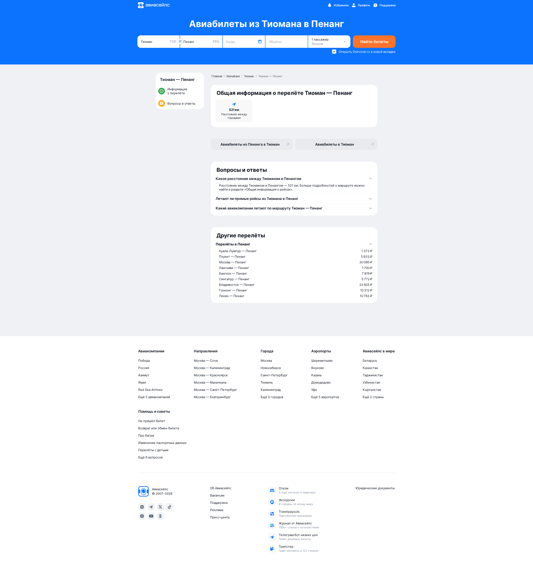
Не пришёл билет (151, 421)
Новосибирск (271, 368)
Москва (266, 361)
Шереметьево (322, 361)
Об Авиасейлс (220, 488)
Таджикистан (373, 375)
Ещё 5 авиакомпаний (154, 397)
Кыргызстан (372, 390)
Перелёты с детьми (153, 450)
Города (267, 351)
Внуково (317, 368)
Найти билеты (374, 41)
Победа (144, 361)
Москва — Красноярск (211, 375)
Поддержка (219, 503)
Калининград (271, 390)
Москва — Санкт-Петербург (215, 390)
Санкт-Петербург (274, 375)
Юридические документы (375, 488)
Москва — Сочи (206, 361)
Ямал (142, 382)
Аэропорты (321, 351)
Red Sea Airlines (150, 390)
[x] (160, 506)
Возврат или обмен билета (158, 428)
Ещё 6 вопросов (150, 457)
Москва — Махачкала (210, 382)
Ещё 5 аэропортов (325, 397)
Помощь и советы (154, 411)
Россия (143, 368)
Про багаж (146, 435)
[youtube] (151, 516)
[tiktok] (169, 506)
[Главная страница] (153, 5)
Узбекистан (371, 382)
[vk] (141, 506)
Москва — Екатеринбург (212, 397)
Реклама (216, 510)
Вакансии (217, 495)
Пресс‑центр (220, 517)
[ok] (160, 516)
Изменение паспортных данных (162, 443)
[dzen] (141, 516)
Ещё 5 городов (272, 397)
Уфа (314, 390)
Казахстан (370, 368)
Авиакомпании (151, 351)
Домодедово (321, 382)
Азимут (143, 375)
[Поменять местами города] (180, 41)
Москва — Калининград (212, 368)
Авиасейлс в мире (379, 351)
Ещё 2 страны (373, 397)
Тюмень (267, 382)
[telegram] (151, 506)
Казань (316, 375)
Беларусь (370, 361)
